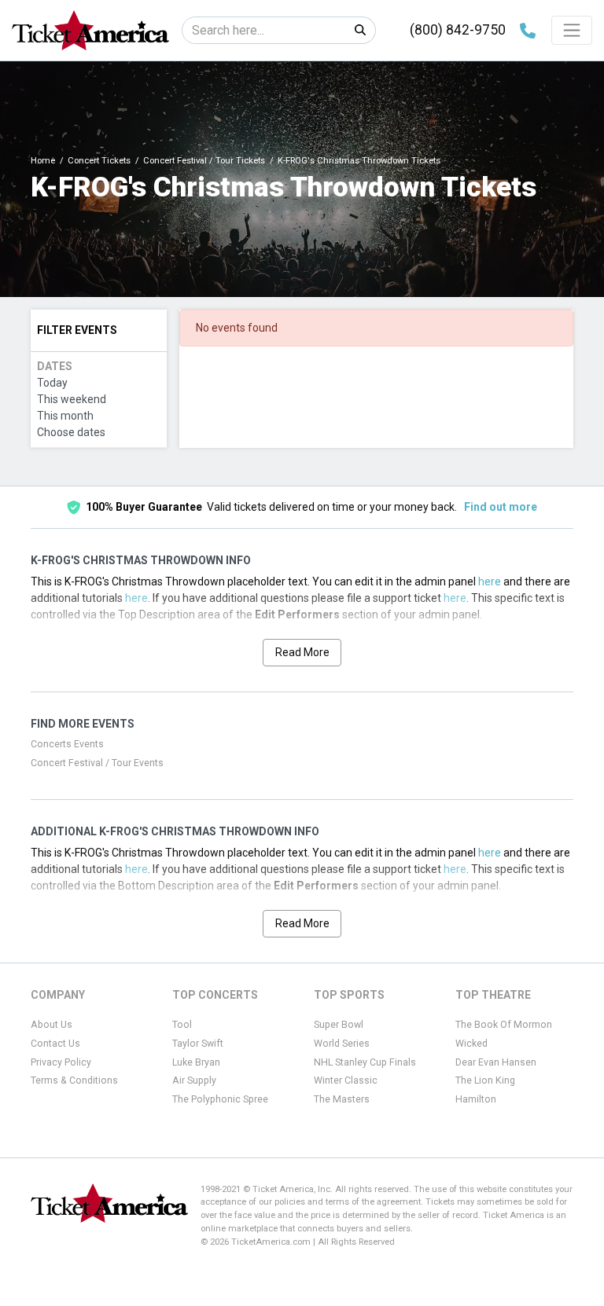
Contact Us (55, 1043)
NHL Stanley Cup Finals (365, 1062)
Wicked (471, 1043)
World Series (342, 1043)
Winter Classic (346, 1080)
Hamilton (475, 1099)
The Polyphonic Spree (220, 1099)
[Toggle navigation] (571, 30)
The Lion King (485, 1080)
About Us (51, 1024)
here (489, 581)
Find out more (500, 507)
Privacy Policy (61, 1062)
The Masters (342, 1099)
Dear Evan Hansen (495, 1062)
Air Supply (194, 1080)
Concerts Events (67, 744)
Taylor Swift (197, 1043)
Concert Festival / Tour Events (97, 763)
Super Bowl (338, 1024)
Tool (182, 1024)
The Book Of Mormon (503, 1024)
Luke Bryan (196, 1062)
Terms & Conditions (74, 1080)
